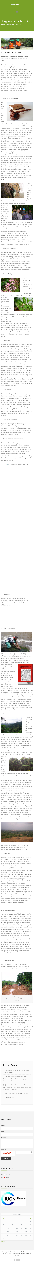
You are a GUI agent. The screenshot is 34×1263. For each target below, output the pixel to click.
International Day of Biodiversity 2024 (16, 1093)
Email (3, 1132)
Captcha (4, 1149)
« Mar (3, 1241)
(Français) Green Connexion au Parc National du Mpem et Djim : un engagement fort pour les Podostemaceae (16, 1079)
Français (7, 1174)
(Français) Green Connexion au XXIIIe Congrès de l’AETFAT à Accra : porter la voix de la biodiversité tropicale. (17, 1087)
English (7, 1177)
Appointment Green (23, 1253)
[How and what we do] (17, 43)
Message (4, 1138)
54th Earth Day (9, 1097)
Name (3, 1125)
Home (3, 24)
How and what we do (12, 52)
